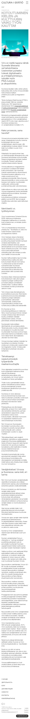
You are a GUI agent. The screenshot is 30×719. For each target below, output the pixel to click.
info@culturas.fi (5, 710)
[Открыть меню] (27, 2)
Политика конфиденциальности (9, 711)
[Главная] (12, 2)
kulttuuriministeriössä (10, 108)
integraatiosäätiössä (21, 106)
